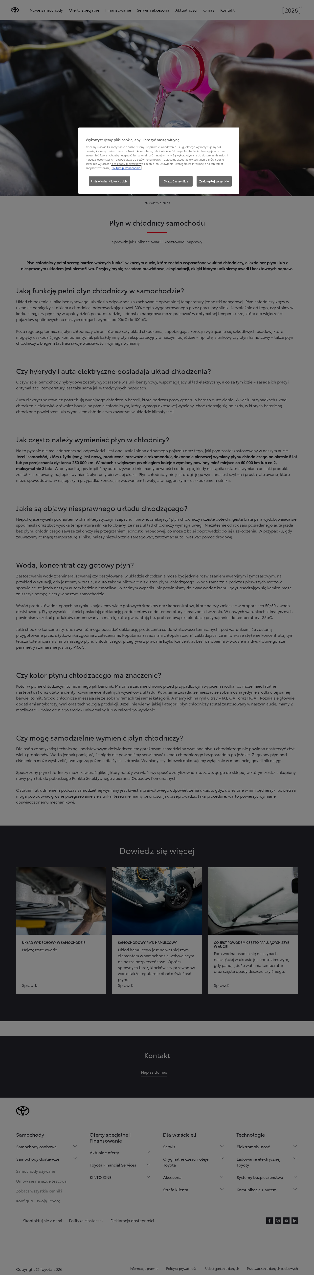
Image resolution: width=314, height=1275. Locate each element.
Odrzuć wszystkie (176, 181)
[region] (158, 161)
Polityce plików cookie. (126, 168)
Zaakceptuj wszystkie (214, 181)
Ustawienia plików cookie (109, 181)
